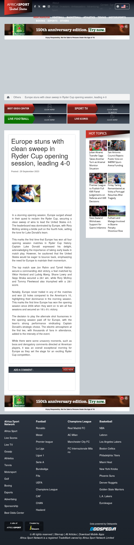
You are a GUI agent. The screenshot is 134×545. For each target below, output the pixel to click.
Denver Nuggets (108, 482)
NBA (101, 428)
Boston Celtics (107, 448)
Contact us (104, 6)
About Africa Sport (55, 6)
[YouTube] (44, 6)
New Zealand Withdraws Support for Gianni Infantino (97, 222)
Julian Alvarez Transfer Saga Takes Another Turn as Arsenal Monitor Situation (97, 160)
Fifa (38, 475)
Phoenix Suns (107, 475)
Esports (52, 20)
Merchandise (41, 17)
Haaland (40, 509)
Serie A (40, 462)
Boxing (40, 20)
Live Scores (10, 438)
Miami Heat (105, 462)
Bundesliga (42, 469)
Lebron (103, 435)
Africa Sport (10, 431)
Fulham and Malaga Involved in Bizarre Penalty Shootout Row (116, 224)
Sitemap (58, 534)
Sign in (111, 6)
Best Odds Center (14, 512)
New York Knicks (108, 469)
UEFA (39, 482)
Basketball (74, 17)
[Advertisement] (67, 66)
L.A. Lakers (105, 496)
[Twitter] (39, 6)
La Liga (40, 448)
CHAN (39, 503)
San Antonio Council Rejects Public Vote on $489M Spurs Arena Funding (115, 159)
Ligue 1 (40, 455)
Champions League (47, 489)
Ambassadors (78, 6)
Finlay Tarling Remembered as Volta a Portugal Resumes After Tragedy (116, 192)
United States (18, 9)
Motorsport (10, 472)
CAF (38, 496)
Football (58, 17)
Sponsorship (11, 506)
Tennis (102, 17)
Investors (64, 6)
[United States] (124, 6)
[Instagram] (48, 6)
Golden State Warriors (111, 489)
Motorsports (117, 17)
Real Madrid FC (76, 428)
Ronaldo (40, 428)
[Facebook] (35, 6)
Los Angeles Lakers (110, 441)
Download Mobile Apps (91, 534)
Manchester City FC (79, 441)
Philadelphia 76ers (109, 455)
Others (64, 20)
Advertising (93, 6)
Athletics (89, 17)
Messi (39, 435)
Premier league (44, 441)
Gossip (8, 451)
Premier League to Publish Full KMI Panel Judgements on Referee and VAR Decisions (97, 193)
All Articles (71, 534)
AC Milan (73, 435)
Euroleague (105, 503)
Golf (6, 478)
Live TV (8, 444)
